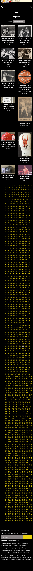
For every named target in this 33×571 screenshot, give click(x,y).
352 (11, 248)
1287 (9, 437)
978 (26, 369)
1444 (27, 471)
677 (14, 311)
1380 (27, 457)
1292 (27, 437)
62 (7, 194)
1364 (27, 453)
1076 (27, 390)
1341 (30, 448)
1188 (26, 415)
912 (17, 357)
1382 (6, 458)
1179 (23, 413)
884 (14, 352)
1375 (9, 457)
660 (17, 308)
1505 (16, 485)
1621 (30, 509)
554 (23, 287)
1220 (27, 422)
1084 (27, 392)
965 (14, 367)
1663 (9, 520)
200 (14, 219)
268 (29, 231)
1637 (30, 513)
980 (6, 371)
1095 (9, 395)
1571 (23, 499)
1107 (23, 397)
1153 (16, 408)
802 (11, 336)
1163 (23, 409)
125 (6, 205)
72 (30, 194)
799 (29, 334)
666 (9, 310)
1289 (16, 437)
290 (14, 236)
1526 (6, 490)
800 (6, 336)
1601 (16, 506)
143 (6, 208)
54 (17, 192)
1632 (13, 513)
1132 (26, 402)
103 (21, 199)
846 (9, 345)
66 (17, 194)
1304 (13, 441)
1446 (6, 472)
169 (29, 212)
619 (29, 299)
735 (26, 322)
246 (17, 227)
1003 (22, 374)
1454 (6, 474)
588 (17, 294)
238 (20, 226)
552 (17, 287)
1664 (13, 520)
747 (9, 325)
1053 (30, 385)
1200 (13, 418)
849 (17, 345)
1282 (20, 436)
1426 (20, 467)
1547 (23, 494)
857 (14, 346)
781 (29, 331)
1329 (16, 446)
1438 (6, 471)
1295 (9, 439)
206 (6, 220)
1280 (13, 436)
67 (19, 194)
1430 (6, 469)
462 (17, 269)
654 (26, 306)
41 (14, 191)
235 (11, 226)
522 (9, 282)
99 (10, 199)
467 (6, 271)
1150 (6, 408)
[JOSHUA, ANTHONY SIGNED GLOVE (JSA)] (8, 169)
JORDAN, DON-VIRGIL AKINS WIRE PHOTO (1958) (8, 62)
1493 (30, 481)
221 (23, 222)
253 (11, 229)
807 (26, 336)
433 (11, 264)
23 (28, 187)
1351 (9, 451)
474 (26, 271)
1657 (16, 518)
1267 (23, 432)
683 (6, 313)
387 (9, 255)
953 (6, 366)
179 (6, 215)
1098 (20, 395)
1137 (16, 404)
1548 (27, 494)
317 (14, 241)
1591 (9, 504)
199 (11, 219)
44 (21, 191)
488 (14, 275)
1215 (9, 422)
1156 (26, 408)
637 (29, 303)
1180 (26, 413)
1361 (16, 453)
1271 (9, 434)
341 (6, 247)
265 (20, 231)
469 (11, 271)
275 (23, 233)
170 (6, 213)
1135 (9, 404)
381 (17, 254)
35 (28, 189)
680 (23, 311)
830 (14, 341)
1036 (27, 381)
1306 (20, 441)
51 (10, 192)
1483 (23, 480)
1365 (30, 453)
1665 (16, 520)
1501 (30, 483)
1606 (6, 508)
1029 (30, 380)
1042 (20, 383)
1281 (16, 436)
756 (9, 327)
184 (20, 215)
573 (26, 290)
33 (24, 189)
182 (14, 215)
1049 (16, 385)
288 (9, 236)
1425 (16, 467)
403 (29, 257)
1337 (16, 448)
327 (17, 243)
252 (9, 229)
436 (20, 264)
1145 (16, 406)
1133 (30, 402)
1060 (27, 387)
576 (9, 292)
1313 (16, 443)
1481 (16, 480)
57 (24, 192)
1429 (30, 467)
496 (11, 276)
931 (20, 360)
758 (14, 327)
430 (29, 262)
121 (20, 203)
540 (9, 285)
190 (11, 217)
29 (14, 189)
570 (17, 290)
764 (6, 329)
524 (14, 282)
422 (6, 262)
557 (6, 289)
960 (26, 366)
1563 (23, 497)
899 (6, 355)
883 (11, 352)
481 (20, 273)
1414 (6, 466)
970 (29, 367)
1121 (16, 401)
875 (14, 350)
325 (11, 243)
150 (26, 208)
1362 (20, 453)
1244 (27, 427)
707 (23, 317)
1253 (30, 429)
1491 (23, 481)
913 (20, 357)
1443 (23, 471)
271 (11, 233)
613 (11, 299)
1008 (13, 376)
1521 (16, 488)
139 (20, 206)
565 (29, 289)
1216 (13, 422)
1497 (16, 483)
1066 (20, 388)
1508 (27, 485)
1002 (18, 374)
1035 (23, 381)
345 (17, 247)
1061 (30, 387)
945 (9, 364)
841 (20, 343)
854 (6, 346)
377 (6, 254)
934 (29, 360)
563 (23, 289)
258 (26, 229)
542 (14, 285)
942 (26, 362)
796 (20, 334)
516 (17, 280)
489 (17, 275)
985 (20, 371)
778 (20, 331)
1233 (16, 425)
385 (29, 254)
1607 (9, 508)
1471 (9, 478)
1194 (19, 416)
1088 (13, 394)
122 (23, 203)
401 (23, 257)
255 (17, 229)
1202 (20, 418)
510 (26, 278)
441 (9, 266)
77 (14, 196)
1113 (16, 399)
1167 (9, 411)
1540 (27, 492)
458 (6, 269)
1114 (19, 399)
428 (23, 262)
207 (9, 220)
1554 (20, 495)
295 (29, 236)
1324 (27, 444)
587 (14, 294)
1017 (16, 378)
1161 (16, 409)
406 (11, 259)
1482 (20, 480)
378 (9, 254)
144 (9, 208)
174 (17, 213)
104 (24, 199)
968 (23, 367)
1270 (6, 434)
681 (26, 311)
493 (29, 275)
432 (9, 264)
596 (14, 296)
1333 (30, 446)
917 (6, 359)
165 (17, 212)
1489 (16, 481)
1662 (6, 520)
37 (5, 191)
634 (20, 303)
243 (9, 227)
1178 (19, 413)
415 (11, 261)
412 (29, 259)
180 (9, 215)
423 (9, 262)
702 (9, 317)
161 (6, 212)
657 (9, 308)
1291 (23, 437)
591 (26, 294)
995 (23, 373)
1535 (9, 492)
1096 (13, 395)
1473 (16, 478)
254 (14, 229)
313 (29, 240)
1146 (19, 406)
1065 (16, 388)
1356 (27, 451)
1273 (16, 434)
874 (11, 350)
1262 (6, 432)
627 (26, 301)
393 (26, 255)
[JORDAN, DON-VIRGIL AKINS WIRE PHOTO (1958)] (8, 53)
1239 (9, 427)
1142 (6, 406)
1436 (27, 469)
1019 (23, 378)
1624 (13, 511)
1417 (16, 466)
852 (26, 345)
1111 (9, 399)
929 (14, 360)
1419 (23, 466)
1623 (9, 511)
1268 (27, 432)
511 (29, 278)
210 (17, 220)
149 (23, 208)
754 (29, 325)
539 (6, 285)
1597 (30, 504)
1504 (13, 485)
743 (23, 324)
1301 (30, 439)
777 (17, 331)
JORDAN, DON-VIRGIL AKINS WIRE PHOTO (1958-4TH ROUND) (25, 62)
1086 (6, 394)
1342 (6, 450)
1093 (30, 394)
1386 (20, 458)
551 (14, 287)
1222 (6, 423)
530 (6, 283)
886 (20, 352)
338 (23, 245)
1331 (23, 446)
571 (20, 290)
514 (11, 280)
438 (26, 264)
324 (9, 243)
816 (26, 338)
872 (6, 350)
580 (20, 292)
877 (20, 350)
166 (20, 212)
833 (23, 341)
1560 (13, 497)
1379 (23, 457)
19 (19, 187)
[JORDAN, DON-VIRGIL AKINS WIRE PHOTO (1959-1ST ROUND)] (8, 76)
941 (23, 362)
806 (23, 336)
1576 (13, 500)
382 (20, 254)
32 (21, 189)
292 (20, 236)
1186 (19, 415)
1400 (13, 462)
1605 (30, 506)
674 (6, 311)
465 (26, 269)
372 (17, 252)
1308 (27, 441)
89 (14, 198)
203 (23, 219)
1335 (9, 448)
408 (17, 259)
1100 (27, 395)
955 (11, 366)
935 (6, 362)
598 (20, 296)
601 (29, 296)
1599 (9, 506)
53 (14, 192)
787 (20, 332)
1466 (20, 476)
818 (6, 339)
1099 (23, 395)
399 (17, 257)
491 (23, 275)
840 (17, 343)
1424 (13, 467)
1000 (11, 374)
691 (29, 313)
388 (11, 255)
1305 (16, 441)
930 (17, 360)
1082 (20, 392)
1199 (9, 418)
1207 (9, 420)
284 (23, 234)
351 (9, 248)
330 (26, 243)
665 (6, 310)
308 (14, 240)
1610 (20, 508)
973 (11, 369)
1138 (19, 404)
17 (14, 187)
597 (17, 296)
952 (29, 364)
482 (23, 273)
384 (26, 254)
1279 (9, 436)
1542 (6, 494)
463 (20, 269)
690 (26, 313)
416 (14, 261)
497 (14, 276)
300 (17, 238)
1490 (20, 481)
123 (26, 203)
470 (14, 271)
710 (6, 318)
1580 (27, 500)
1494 (6, 483)
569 (14, 290)
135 (9, 206)
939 (17, 362)
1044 (27, 383)
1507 (23, 485)
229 (20, 224)
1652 (27, 516)
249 (26, 227)
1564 (27, 497)
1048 (13, 385)
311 (23, 240)
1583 (9, 502)
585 (9, 294)
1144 (13, 406)
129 (17, 205)
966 (17, 367)
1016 (13, 378)
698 (23, 315)
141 (26, 206)
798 (26, 334)
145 (11, 208)
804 (17, 336)
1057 (16, 387)
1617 (16, 509)
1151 (9, 408)
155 (14, 210)
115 (28, 201)
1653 (30, 516)
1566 (6, 499)
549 (9, 287)
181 (11, 215)
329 (23, 243)
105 (27, 199)
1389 (30, 458)
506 (14, 278)
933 (26, 360)
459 (9, 269)
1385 (16, 458)
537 (26, 283)
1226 (20, 423)
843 (26, 343)
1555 (23, 495)
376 (29, 252)
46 (26, 191)
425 (14, 262)
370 (11, 252)
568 (11, 290)
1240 (13, 427)
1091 (23, 394)
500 (23, 276)
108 (9, 201)
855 (9, 346)
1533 (30, 490)
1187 (23, 415)
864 (9, 348)
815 (23, 338)
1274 (20, 434)
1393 (16, 460)
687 (17, 313)
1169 (16, 411)
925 (29, 359)
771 (26, 329)
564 (26, 289)
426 (17, 262)
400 (20, 257)
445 (20, 266)
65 (14, 194)
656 (6, 308)
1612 (27, 508)
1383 (9, 458)
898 (29, 353)
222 (26, 222)
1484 (27, 480)
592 (29, 294)
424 (11, 262)
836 (6, 343)
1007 (9, 376)
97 (5, 199)
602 (6, 297)
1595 (23, 504)
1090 (20, 394)
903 (17, 355)
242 (6, 227)
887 (23, 352)
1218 (20, 422)
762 (26, 327)
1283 (23, 436)
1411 (23, 464)
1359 (9, 453)
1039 (9, 383)
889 (29, 352)
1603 (23, 506)
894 (17, 353)
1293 (30, 437)
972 (9, 369)
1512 (13, 486)
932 (23, 360)
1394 (20, 460)
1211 (23, 420)
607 (20, 297)
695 (14, 315)
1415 (9, 466)
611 (6, 299)
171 (9, 213)
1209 (16, 420)
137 (14, 206)
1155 (23, 408)
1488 (13, 481)
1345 (16, 450)
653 (23, 306)
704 (14, 317)
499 (20, 276)
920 (14, 359)
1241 (16, 427)
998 (6, 374)
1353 (16, 451)
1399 (9, 462)
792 (9, 334)
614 (14, 299)
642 (17, 304)
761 (23, 327)
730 (11, 322)
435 (17, 264)
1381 (30, 457)
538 (29, 283)
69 (24, 194)
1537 (16, 492)
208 (11, 220)
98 (7, 199)
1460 (27, 474)
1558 (6, 497)
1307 (23, 441)
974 (14, 369)
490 (20, 275)
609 (26, 297)
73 (5, 196)
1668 (27, 520)
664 (29, 308)
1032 (13, 381)
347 (23, 247)
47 (28, 191)
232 (29, 224)
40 (12, 191)
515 (14, 280)
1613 (30, 508)
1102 (6, 397)
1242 (20, 427)
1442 (20, 471)
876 (17, 350)
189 (9, 217)
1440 (13, 471)
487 (11, 275)
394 (29, 255)
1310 (6, 443)
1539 (23, 492)
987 (26, 371)
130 (20, 205)
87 (10, 198)
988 (29, 371)
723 (17, 320)
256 (20, 229)
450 (9, 268)
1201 (16, 418)
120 (17, 203)
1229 (30, 423)
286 (29, 234)
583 (29, 292)
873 (9, 350)
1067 (23, 388)
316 (11, 241)
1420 (27, 466)
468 (9, 271)
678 (17, 311)
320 (23, 241)
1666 (20, 520)
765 (9, 329)
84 (30, 196)
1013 (30, 376)
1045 (30, 383)
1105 (16, 397)
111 (17, 201)
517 (20, 280)
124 (28, 203)
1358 (6, 453)
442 (11, 266)
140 (23, 206)
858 (17, 346)
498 (17, 276)
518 (23, 280)
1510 (6, 486)
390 (17, 255)
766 (11, 329)
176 (23, 213)
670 (20, 310)
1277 (30, 434)
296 (6, 238)
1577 (16, 500)
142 (29, 206)
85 (5, 198)
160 (29, 210)
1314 (20, 443)
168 (26, 212)
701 (6, 317)
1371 (23, 455)
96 (30, 198)
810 (9, 338)
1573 (30, 499)
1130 (19, 402)
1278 (6, 436)
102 (18, 199)
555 (26, 287)
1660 (27, 518)
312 (26, 240)
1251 (23, 429)
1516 (27, 486)
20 (21, 187)
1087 (9, 394)
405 (9, 259)
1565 (30, 497)
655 (29, 306)
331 (29, 243)
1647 (9, 516)
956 (14, 366)
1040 (13, 383)
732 (17, 322)
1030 (6, 381)
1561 (16, 497)
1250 (20, 429)
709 (29, 317)
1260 (27, 430)
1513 (16, 486)
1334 (6, 448)
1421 (30, 466)
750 (17, 325)
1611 (23, 508)
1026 (20, 380)
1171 (23, 411)
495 (9, 276)
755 (6, 327)
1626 (20, 511)
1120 (12, 401)
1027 (23, 380)
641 (14, 304)
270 (9, 233)
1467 (23, 476)
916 (29, 357)
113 (23, 201)
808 (29, 336)
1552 (13, 495)
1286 (6, 437)
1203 (23, 418)
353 (14, 248)
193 (20, 217)
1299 (23, 439)
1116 (26, 399)
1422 (6, 467)
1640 (13, 514)
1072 (13, 390)
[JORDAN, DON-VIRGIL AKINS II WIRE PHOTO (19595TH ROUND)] (25, 31)
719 (6, 320)
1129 (16, 402)
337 (20, 245)
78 (17, 196)
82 (26, 196)
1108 (26, 397)
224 (6, 224)
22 (26, 187)
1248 (13, 429)
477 (9, 273)
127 (11, 205)
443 (14, 266)
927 (9, 360)
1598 (6, 506)
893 (14, 353)
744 (26, 324)
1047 (9, 385)
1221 (30, 422)
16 (12, 187)
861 (26, 346)
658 (11, 308)
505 (11, 278)
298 (11, 238)
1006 (6, 376)
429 (26, 262)
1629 (30, 511)
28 (12, 189)
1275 (23, 434)
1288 (13, 437)
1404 (27, 462)
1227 (23, 423)
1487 (9, 481)
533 (14, 283)
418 (20, 261)
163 (11, 212)
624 (17, 301)
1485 (30, 480)
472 (20, 271)
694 (11, 315)
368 (6, 252)
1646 (6, 516)
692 (6, 315)
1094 (6, 395)
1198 (6, 418)
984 (17, 371)
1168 (13, 411)
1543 (9, 494)
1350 (6, 451)
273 (17, 233)
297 (9, 238)
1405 (30, 462)
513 (9, 280)
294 (26, 236)
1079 (9, 392)
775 (11, 331)
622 (11, 301)
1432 (13, 469)
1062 (6, 388)
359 (6, 250)
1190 (6, 416)
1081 (16, 392)
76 (12, 196)
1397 (30, 460)
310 (20, 240)
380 (14, 254)
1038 (6, 383)
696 (17, 315)
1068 (27, 388)
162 (9, 212)
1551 (9, 495)
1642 (20, 514)
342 (9, 247)
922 (20, 359)
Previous (7, 185)
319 (20, 241)
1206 (6, 420)
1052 (27, 385)
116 (6, 203)
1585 (16, 502)
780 (26, 331)
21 (24, 187)
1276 (27, 434)
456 (26, 268)
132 (26, 205)
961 (29, 366)
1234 (20, 425)
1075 (23, 390)
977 (23, 369)
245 (14, 227)
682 (29, 311)
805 (20, 336)
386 (6, 255)
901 (11, 355)
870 (26, 348)
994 (20, 373)
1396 (27, 460)
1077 (30, 390)
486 (9, 275)
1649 (16, 516)
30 (17, 189)
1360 (13, 453)
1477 (30, 478)
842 (23, 343)
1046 (6, 385)
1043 (23, 383)
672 (26, 310)
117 (8, 203)
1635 (23, 513)
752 (23, 325)
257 (23, 229)
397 (11, 257)
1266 (20, 432)
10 (27, 185)
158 (23, 210)
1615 (9, 509)
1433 (16, 469)
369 (9, 252)
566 (6, 290)
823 (20, 339)
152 (6, 210)
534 (17, 283)
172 (11, 213)
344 (14, 247)
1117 (29, 399)
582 (26, 292)
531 (9, 283)
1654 (6, 518)
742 (20, 324)
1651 (23, 516)
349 (29, 247)
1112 (12, 399)
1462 (6, 476)
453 (17, 268)
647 (6, 306)
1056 (13, 387)
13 (5, 187)
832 (20, 341)
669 (17, 310)
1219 (23, 422)
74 (7, 196)
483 (26, 273)
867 (17, 348)
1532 (27, 490)
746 (6, 325)
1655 (9, 518)
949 (20, 364)
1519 (9, 488)
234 (9, 226)
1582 (6, 502)
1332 (27, 446)
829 (11, 341)
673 (29, 310)
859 (20, 346)
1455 (9, 474)
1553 (16, 495)
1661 (30, 518)
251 (6, 229)
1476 (27, 478)
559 (11, 289)
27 (10, 189)
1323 (23, 444)
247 (20, 227)
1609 (16, 508)
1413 (30, 464)
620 (6, 301)
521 (6, 282)
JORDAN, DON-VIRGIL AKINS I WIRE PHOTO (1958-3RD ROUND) (8, 40)
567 (9, 290)
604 (11, 297)
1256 (13, 430)
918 (9, 359)
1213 (30, 420)
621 (9, 301)
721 (11, 320)
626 (23, 301)
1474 (20, 478)
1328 (13, 446)
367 (29, 250)
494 (6, 276)
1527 (9, 490)
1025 (16, 380)
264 (17, 231)
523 (11, 282)
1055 (9, 387)
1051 (23, 385)
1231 (9, 425)
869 (23, 348)
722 (14, 320)
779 (23, 331)
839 (14, 343)
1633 (16, 513)
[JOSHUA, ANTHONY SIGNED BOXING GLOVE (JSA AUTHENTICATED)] (8, 136)
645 (26, 304)
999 (9, 374)
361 (11, 250)
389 (14, 255)
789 (26, 332)
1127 (9, 402)
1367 (9, 455)
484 (29, 273)
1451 (23, 472)
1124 (26, 401)
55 (19, 192)
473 (23, 271)
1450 (20, 472)
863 (6, 348)
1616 (13, 509)
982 (11, 371)
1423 (9, 467)
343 (11, 247)
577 (11, 292)
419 (23, 261)
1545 (16, 494)
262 (11, 231)
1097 (16, 395)
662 (23, 308)
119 (14, 203)
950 (23, 364)
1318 (6, 444)
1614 (6, 509)
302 (23, 238)
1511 (9, 486)
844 (29, 343)
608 (23, 297)
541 (11, 285)
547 (29, 285)
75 (10, 196)
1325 (30, 444)
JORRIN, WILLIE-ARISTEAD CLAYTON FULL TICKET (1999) (8, 106)
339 (26, 245)
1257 (16, 430)
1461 (30, 474)
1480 (13, 480)
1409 (16, 464)
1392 (13, 460)
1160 (13, 409)
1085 (30, 392)
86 (7, 198)
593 (6, 296)
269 (6, 233)
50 (7, 192)
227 (14, 224)
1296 (13, 439)
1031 (9, 381)
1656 (13, 518)
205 (29, 219)
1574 (6, 500)
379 (11, 254)
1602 (20, 506)
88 (12, 198)
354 (17, 248)
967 (20, 367)
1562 (20, 497)
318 (17, 241)
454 (20, 268)
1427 (23, 467)
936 (9, 362)
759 (17, 327)
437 (23, 264)
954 (9, 366)
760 (20, 327)
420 (26, 261)
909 (9, 357)
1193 (16, 416)
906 (26, 355)
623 (14, 301)
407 (14, 259)
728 (6, 322)
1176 (13, 413)
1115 (22, 399)
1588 (27, 502)
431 (6, 264)
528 (26, 282)
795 (17, 334)
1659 (23, 518)
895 (20, 353)
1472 (13, 478)
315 (9, 241)
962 (6, 367)
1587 (23, 502)
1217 (16, 422)
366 (26, 250)
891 (9, 353)
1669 (30, 520)
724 (20, 320)
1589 (30, 502)
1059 (23, 387)
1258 (20, 430)
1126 (6, 402)
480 (17, 273)
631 (11, 303)
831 (17, 341)
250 (29, 227)
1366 (6, 455)
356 (23, 248)
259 (29, 229)
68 (21, 194)
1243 (23, 427)
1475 (23, 478)
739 (11, 324)
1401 (16, 462)
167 (23, 212)
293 (23, 236)
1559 (9, 497)
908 (6, 357)
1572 (27, 499)
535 (20, 283)
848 (14, 345)
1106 (19, 397)
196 (29, 217)
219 (17, 222)
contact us (20, 559)
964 (11, 367)
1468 (27, 476)
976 (20, 369)
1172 (26, 411)
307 (11, 240)
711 (9, 318)
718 (29, 318)
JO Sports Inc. (16, 567)
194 (23, 217)
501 (26, 276)
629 (6, 303)
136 (11, 206)
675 (9, 311)
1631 (9, 513)
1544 (13, 494)
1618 (20, 509)
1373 (30, 455)
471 (17, 271)
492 (26, 275)
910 (11, 357)
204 (26, 219)
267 (26, 231)
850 (20, 345)
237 (17, 226)
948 (17, 364)
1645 (30, 514)
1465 (16, 476)
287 (6, 236)
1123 (23, 401)
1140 (26, 404)
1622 (6, 511)
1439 (9, 471)
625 (20, 301)
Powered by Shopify (23, 567)
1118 (6, 401)
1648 (13, 516)
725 (23, 320)
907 (29, 355)
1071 (9, 390)
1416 (13, 466)
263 (14, 231)
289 (11, 236)
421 (29, 261)
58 (26, 192)
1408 (13, 464)
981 (9, 371)
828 (9, 341)
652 (20, 306)
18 (17, 187)
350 (6, 248)
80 (21, 196)
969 (26, 367)
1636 (27, 513)
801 (9, 336)
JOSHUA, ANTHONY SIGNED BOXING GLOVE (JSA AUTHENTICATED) (8, 144)
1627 (23, 511)
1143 (9, 406)
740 (14, 324)
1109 (30, 397)
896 (23, 353)
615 (17, 299)
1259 (23, 430)
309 (17, 240)
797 (23, 334)
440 (6, 266)
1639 (9, 514)
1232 (13, 425)
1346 (20, 450)
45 (24, 191)
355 (20, 248)
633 (17, 303)
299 (14, 238)
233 (6, 226)
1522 (20, 488)
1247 (9, 429)
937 (11, 362)
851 (23, 345)
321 (26, 241)
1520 (13, 488)
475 (29, 271)
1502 (6, 485)
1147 (23, 406)
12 (31, 185)
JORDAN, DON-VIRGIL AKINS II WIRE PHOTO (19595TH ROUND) (25, 40)
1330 (20, 446)
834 (26, 341)
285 (26, 234)
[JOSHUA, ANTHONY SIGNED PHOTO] (25, 170)
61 (5, 194)
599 (23, 296)
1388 (27, 458)
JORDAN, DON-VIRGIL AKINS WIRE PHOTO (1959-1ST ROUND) (8, 85)
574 (29, 290)
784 (11, 332)
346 (20, 247)
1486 (6, 481)
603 (9, 297)
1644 (27, 514)
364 (20, 250)
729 (9, 322)
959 (23, 366)
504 (9, 278)
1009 (16, 376)
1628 (27, 511)
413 (6, 261)
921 (17, 359)
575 (6, 292)
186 (26, 215)
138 (17, 206)
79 (19, 196)
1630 (6, 513)
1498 (20, 483)
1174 (6, 413)
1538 (20, 492)
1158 (6, 409)
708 (26, 317)
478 (11, 273)
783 (9, 332)
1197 (30, 416)
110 (14, 201)
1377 (16, 457)
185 (23, 215)
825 (26, 339)
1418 (20, 466)
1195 (23, 416)
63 (10, 194)
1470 (6, 478)
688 (20, 313)
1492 (27, 481)
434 (14, 264)
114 (26, 201)
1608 (13, 508)
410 (23, 259)
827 (6, 341)
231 (26, 224)
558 (9, 289)
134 (6, 206)
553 (20, 287)
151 (29, 208)
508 (20, 278)
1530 (20, 490)
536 (23, 283)
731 (14, 322)
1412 (27, 464)
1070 (6, 390)
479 (14, 273)
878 (23, 350)
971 (6, 369)
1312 (13, 443)
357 (26, 248)
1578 (20, 500)
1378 (20, 457)
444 (17, 266)
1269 (30, 432)
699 (26, 315)
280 (11, 234)
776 (14, 331)
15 (10, 187)
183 (17, 215)
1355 (23, 451)
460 (11, 269)
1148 (26, 406)
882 (9, 352)
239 (23, 226)
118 (11, 203)
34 (26, 189)
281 (14, 234)
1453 (30, 472)
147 (17, 208)
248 (23, 227)
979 (29, 369)
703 (11, 317)
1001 (15, 374)
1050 (20, 385)
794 (14, 334)
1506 (20, 485)
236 (14, 226)
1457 (16, 474)
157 (20, 210)
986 (23, 371)
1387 (23, 458)
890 (6, 353)
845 (6, 345)
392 (23, 255)
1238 (6, 427)
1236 (27, 425)
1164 (26, 409)
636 (26, 303)
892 (11, 353)
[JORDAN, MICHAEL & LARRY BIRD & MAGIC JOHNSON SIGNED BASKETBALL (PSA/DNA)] (25, 77)
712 (11, 318)
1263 (9, 432)
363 (17, 250)
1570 (20, 499)
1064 (13, 388)
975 (17, 369)
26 (7, 189)
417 (17, 261)
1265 (16, 432)
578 (14, 292)
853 (29, 345)
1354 (20, 451)
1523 (23, 488)
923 (23, 359)
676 (11, 311)
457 (29, 268)
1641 (16, 514)
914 (23, 357)
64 (12, 194)
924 (26, 359)
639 (9, 304)
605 (14, 297)
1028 (27, 380)
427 (20, 262)
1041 (16, 383)
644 (23, 304)
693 (9, 315)
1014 (6, 378)
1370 (20, 455)
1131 (23, 402)
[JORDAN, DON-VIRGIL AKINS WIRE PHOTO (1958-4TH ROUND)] (25, 53)
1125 (30, 401)
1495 (9, 483)
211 (20, 220)
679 (20, 311)
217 (11, 222)
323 (6, 243)
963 (9, 367)
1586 (20, 502)
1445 (30, 471)
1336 (13, 448)
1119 (9, 401)
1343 (9, 450)
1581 (30, 500)
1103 (9, 397)
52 (12, 192)
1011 (23, 376)
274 (20, 233)
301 (20, 238)
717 (26, 318)
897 (26, 353)
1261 (30, 430)
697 (20, 315)
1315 (23, 443)
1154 (19, 408)
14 (7, 187)
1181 (30, 413)
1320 (13, 444)
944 (6, 364)
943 (29, 362)
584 (6, 294)
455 (23, 268)
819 (9, 339)
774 (9, 331)
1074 (20, 390)
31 (19, 189)
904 (20, 355)
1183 (9, 415)
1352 (13, 451)
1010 (20, 376)
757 (11, 327)
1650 (20, 516)
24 (30, 187)
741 (17, 324)
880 (29, 350)
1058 (20, 387)
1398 (6, 462)
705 (17, 317)
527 (23, 282)
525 (17, 282)
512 (6, 280)
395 (6, 257)
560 (14, 289)
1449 (16, 472)
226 (11, 224)
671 (23, 310)
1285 (30, 436)
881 (6, 352)
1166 (6, 411)
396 (9, 257)
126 (9, 205)
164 (14, 212)
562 (20, 289)
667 (11, 310)
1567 (9, 499)
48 (30, 191)
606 (17, 297)
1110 (6, 399)
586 (11, 294)
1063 (9, 388)
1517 (30, 486)
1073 (16, 390)
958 (20, 366)
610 (29, 297)
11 (29, 185)
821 (14, 339)
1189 (30, 415)
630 (9, 303)
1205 (30, 418)
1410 (20, 464)
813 (17, 338)
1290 (20, 437)
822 (17, 339)
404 (6, 259)
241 (29, 226)
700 (29, 315)
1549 (30, 494)
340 (29, 245)
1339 (23, 448)
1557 (30, 495)
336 (17, 245)
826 (29, 339)
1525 (30, 488)
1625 (16, 511)
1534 (6, 492)
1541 (30, 492)
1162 (19, 409)
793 (11, 334)
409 (20, 259)
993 (17, 373)
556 (29, 287)
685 (11, 313)
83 (28, 196)
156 (17, 210)
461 (14, 269)
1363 (23, 453)
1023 (9, 380)
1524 (27, 488)
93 (24, 198)
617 (23, 299)
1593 (16, 504)
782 (6, 332)
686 (14, 313)
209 (14, 220)
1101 (30, 395)
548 (6, 287)
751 (20, 325)
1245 (30, 427)
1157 (30, 408)
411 (26, 259)
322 (29, 241)
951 (26, 364)
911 (14, 357)
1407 (9, 464)
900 (9, 355)
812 (14, 338)
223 (29, 222)
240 (26, 226)
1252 (27, 429)
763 (29, 327)
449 (6, 268)
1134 (6, 404)
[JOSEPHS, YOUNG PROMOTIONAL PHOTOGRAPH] (25, 109)
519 (26, 280)
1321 (16, 444)
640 (11, 304)
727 (29, 320)
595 (11, 296)
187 (29, 215)
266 (23, 231)
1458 (20, 474)
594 (9, 296)
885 (17, 352)
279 (9, 234)
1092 (27, 394)
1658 (20, 518)
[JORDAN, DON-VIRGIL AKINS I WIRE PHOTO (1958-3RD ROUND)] (8, 31)
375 (26, 252)
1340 (27, 448)
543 (17, 285)
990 (9, 373)
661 (20, 308)
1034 (20, 381)
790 (29, 332)
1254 (6, 430)
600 (26, 296)
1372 (27, 455)
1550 (6, 495)
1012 (27, 376)
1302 (6, 441)
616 (20, 299)
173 (14, 213)
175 (20, 213)
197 (6, 219)
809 (6, 338)
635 (23, 303)
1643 (23, 514)
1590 (6, 504)
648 (9, 306)
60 (30, 192)
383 (23, 254)
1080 (13, 392)
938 (14, 362)
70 (26, 194)
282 (17, 234)
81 (24, 196)
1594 (20, 504)
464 (23, 269)
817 (29, 338)
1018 (20, 378)
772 (29, 329)
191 (14, 217)
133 (29, 205)
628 (29, 301)
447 (26, 266)
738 (9, 324)
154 (11, 210)
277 (29, 233)
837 (9, 343)
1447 (9, 472)
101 (15, 199)
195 (26, 217)
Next (6, 522)
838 (11, 343)
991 (11, 373)
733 (20, 322)
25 (5, 189)
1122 (19, 401)
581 (23, 292)
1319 (9, 444)
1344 (13, 450)
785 (14, 332)
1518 (6, 488)
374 (23, 252)
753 (26, 325)
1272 (13, 434)
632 (14, 303)
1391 (9, 460)
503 (6, 278)
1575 (9, 500)
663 (26, 308)
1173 (30, 411)
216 (9, 222)
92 (21, 198)
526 (20, 282)
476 (6, 273)
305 (6, 240)
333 (9, 245)
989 (6, 373)
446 (23, 266)
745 (29, 324)
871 (29, 348)
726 (26, 320)
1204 (27, 418)
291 (17, 236)
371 (14, 252)
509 (23, 278)
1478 (6, 480)
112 (20, 201)
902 (14, 355)
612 (8, 299)
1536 (13, 492)
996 (26, 373)
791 (6, 334)
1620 (27, 509)
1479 (9, 480)
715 (20, 318)
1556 (27, 495)
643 (20, 304)
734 (23, 322)
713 (14, 318)
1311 (9, 443)
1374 (6, 457)
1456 (13, 474)
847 (11, 345)
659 (14, 308)
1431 (9, 469)
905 (23, 355)
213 (26, 220)
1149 (30, 406)
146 (14, 208)
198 (9, 219)
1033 (16, 381)
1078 (6, 392)
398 (14, 257)
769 (20, 329)
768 (17, 329)
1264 (13, 432)
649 (11, 306)
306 (9, 240)
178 (29, 213)
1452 (27, 472)
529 (29, 282)
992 (14, 373)
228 (17, 224)
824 (23, 339)
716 (23, 318)
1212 (27, 420)
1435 (23, 469)
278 (6, 234)
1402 (20, 462)
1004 (26, 374)
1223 (9, 423)
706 (20, 317)
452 (14, 268)
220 (20, 222)
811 (11, 338)
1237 (30, 425)
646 (29, 304)
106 (30, 199)
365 (23, 250)
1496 (13, 483)
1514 (20, 486)
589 (20, 294)
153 (9, 210)
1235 (23, 425)
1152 (13, 408)
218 (14, 222)
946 (11, 364)
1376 (13, 457)
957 (17, 366)
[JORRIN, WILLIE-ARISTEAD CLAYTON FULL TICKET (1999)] (8, 100)
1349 (30, 450)
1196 (26, 416)
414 (9, 261)
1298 (20, 439)
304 (29, 238)
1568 (13, 499)
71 (28, 194)
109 (11, 201)
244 (11, 227)
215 (6, 222)
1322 (20, 444)
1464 (13, 476)
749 (14, 325)
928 (11, 360)
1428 (27, 467)
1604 (27, 506)
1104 (13, 397)
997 (29, 373)
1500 (27, 483)
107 (6, 201)
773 (6, 331)
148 (20, 208)
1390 (6, 460)
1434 (20, 469)
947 (14, 364)
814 (20, 338)
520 (29, 280)
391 (20, 255)
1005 (29, 374)
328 (20, 243)
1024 (13, 380)
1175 (9, 413)
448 (29, 266)
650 (14, 306)
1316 (27, 443)
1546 (20, 494)
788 (23, 332)
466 (29, 269)
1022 (6, 380)
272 (14, 233)
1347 (23, 450)
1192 (13, 416)
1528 (13, 490)
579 (17, 292)
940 (20, 362)
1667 (23, 520)
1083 (23, 392)
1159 (9, 409)
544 (20, 285)
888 (26, 352)
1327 (9, 446)
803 (14, 336)
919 (11, 359)
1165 (30, 409)
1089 (16, 394)
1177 (16, 413)
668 (14, 310)
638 (6, 304)
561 (17, 289)
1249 (16, 429)
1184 (13, 415)
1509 (30, 485)
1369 (16, 455)
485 (6, 275)
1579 (23, 500)
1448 (13, 472)
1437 (30, 469)
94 (26, 198)
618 (26, 299)
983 (14, 371)
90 (17, 198)
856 (11, 346)
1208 (13, 420)
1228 (27, 423)
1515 (23, 486)
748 (11, 325)
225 (9, 224)
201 (17, 219)
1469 (30, 476)
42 (17, 191)
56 (21, 192)
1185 (16, 415)
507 (17, 278)
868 (20, 348)
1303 (9, 441)
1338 (20, 448)
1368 (13, 455)
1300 (27, 439)
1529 (16, 490)
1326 (6, 446)
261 (9, 231)
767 (14, 329)
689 (23, 313)
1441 (16, 471)
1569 (16, 499)
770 (23, 329)
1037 (30, 381)
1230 (6, 425)
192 (17, 217)
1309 (30, 441)
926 (6, 360)
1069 (30, 388)
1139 (23, 404)
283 (20, 234)
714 (17, 318)
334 (11, 245)
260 (6, 231)
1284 (27, 436)
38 (7, 191)
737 (6, 324)
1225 (16, 423)
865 (11, 348)
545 (23, 285)
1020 (27, 378)
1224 (13, 423)
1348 (27, 450)
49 (5, 192)
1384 (13, 458)
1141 (30, 404)
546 (26, 285)
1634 (20, 513)
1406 (6, 464)
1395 (23, 460)
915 (26, 357)
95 (28, 198)
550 (11, 287)
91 (19, 198)
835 (29, 341)
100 (13, 199)
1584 (13, 502)
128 (14, 205)
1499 (23, 483)
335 (14, 245)
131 (23, 205)
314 (6, 241)
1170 (19, 411)
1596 (27, 504)
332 (6, 245)
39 (10, 191)
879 (26, 350)
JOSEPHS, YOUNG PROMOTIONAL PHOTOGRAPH (25, 125)
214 (29, 220)
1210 (20, 420)
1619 (23, 509)
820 (11, 339)
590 (23, 294)
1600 (13, 506)
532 (11, 283)
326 (14, 243)
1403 (23, 462)
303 (26, 238)
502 (29, 276)
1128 (13, 402)
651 (17, 306)
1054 (6, 387)
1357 (30, 451)
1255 (9, 430)
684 (9, 313)
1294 (6, 439)
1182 (6, 415)
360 (9, 250)
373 (20, 252)
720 (9, 320)
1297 (16, 439)
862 (29, 346)
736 (29, 322)
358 (29, 248)
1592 (13, 504)
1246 (6, 429)
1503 (9, 485)
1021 (30, 378)
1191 (9, 416)
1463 (9, 476)
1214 (6, 422)
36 (30, 189)
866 (14, 348)
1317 (30, 443)
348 (26, 247)
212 (23, 220)
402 (26, 257)
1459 (23, 474)
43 (19, 191)
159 (26, 210)
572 (23, 290)
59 (28, 192)
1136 (13, 404)
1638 (6, 514)
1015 (9, 378)
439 (29, 264)
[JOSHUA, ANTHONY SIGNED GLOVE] (25, 144)
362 (14, 250)
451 (11, 268)
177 (26, 213)
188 (6, 217)
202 (20, 219)
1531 (23, 490)
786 (17, 332)
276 (26, 233)
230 (23, 224)
